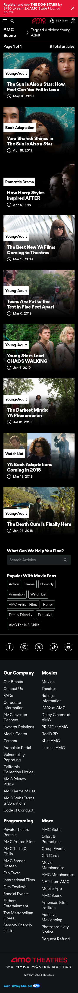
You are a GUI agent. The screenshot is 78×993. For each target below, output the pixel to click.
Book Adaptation (19, 127)
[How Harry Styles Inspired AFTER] (39, 186)
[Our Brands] (39, 963)
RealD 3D (50, 733)
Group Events (53, 848)
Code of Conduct (18, 810)
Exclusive (45, 615)
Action (14, 584)
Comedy (47, 584)
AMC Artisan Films (23, 604)
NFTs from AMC (55, 881)
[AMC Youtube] (68, 647)
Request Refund (56, 939)
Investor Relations (18, 726)
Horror (48, 604)
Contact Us (13, 688)
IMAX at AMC (53, 707)
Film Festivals (14, 886)
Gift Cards (50, 855)
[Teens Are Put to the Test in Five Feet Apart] (39, 295)
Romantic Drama (19, 182)
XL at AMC (51, 740)
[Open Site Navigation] (5, 21)
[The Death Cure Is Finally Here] (39, 512)
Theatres (49, 688)
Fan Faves (12, 873)
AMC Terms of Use (19, 791)
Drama (30, 584)
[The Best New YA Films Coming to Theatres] (39, 240)
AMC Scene (52, 895)
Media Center (15, 733)
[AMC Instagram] (24, 647)
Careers (10, 740)
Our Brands (13, 681)
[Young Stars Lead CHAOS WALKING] (39, 349)
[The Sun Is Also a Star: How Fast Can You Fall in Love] (39, 78)
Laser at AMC (53, 747)
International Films (19, 880)
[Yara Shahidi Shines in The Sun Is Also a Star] (39, 132)
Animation (17, 594)
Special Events (16, 893)
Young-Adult (16, 73)
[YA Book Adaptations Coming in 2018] (39, 458)
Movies (48, 681)
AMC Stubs (51, 829)
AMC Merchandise (58, 874)
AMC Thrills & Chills (24, 625)
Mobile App (52, 888)
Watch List (14, 453)
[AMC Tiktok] (53, 647)
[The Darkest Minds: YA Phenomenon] (39, 403)
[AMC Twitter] (39, 647)
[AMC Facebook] (9, 647)
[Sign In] (73, 20)
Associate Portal (17, 747)
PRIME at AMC (55, 726)
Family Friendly (20, 615)
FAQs (8, 695)
